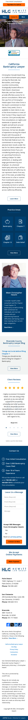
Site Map (14, 647)
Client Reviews (14, 379)
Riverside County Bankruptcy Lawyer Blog (14, 342)
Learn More (14, 199)
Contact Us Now (14, 542)
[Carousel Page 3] (14, 428)
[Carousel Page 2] (10, 428)
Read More (8, 327)
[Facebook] (8, 624)
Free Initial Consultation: (14, 3)
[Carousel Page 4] (18, 428)
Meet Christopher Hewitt (14, 293)
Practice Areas (14, 209)
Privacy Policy (14, 649)
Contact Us (14, 17)
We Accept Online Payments (14, 553)
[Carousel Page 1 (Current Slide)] (6, 428)
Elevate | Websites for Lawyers (14, 718)
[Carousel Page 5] (22, 428)
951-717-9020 (13, 618)
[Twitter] (12, 624)
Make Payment (14, 561)
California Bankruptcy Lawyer (14, 644)
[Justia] (20, 624)
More (23, 17)
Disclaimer (14, 655)
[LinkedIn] (16, 624)
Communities (14, 652)
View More (14, 253)
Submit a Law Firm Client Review (14, 441)
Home (5, 17)
